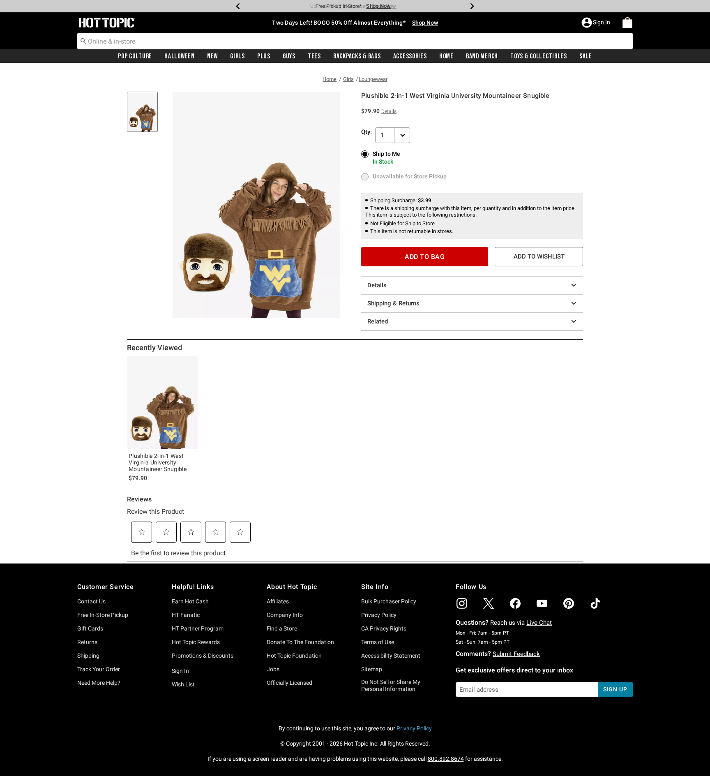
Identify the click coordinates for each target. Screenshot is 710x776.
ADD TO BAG (425, 257)
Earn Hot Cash (190, 601)
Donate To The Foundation (300, 642)
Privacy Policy (378, 615)
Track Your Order (98, 669)
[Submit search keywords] (83, 40)
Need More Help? (98, 682)
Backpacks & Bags (357, 56)
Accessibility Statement (390, 655)
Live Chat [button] (539, 622)
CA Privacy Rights (383, 628)
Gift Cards (90, 628)
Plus (263, 56)
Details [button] (388, 111)
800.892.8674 (446, 758)
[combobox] (355, 41)
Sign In (180, 670)
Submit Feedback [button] (516, 654)
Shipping (88, 655)
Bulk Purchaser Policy (388, 601)
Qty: (366, 132)
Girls (237, 56)
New (212, 56)
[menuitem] (627, 22)
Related (377, 321)
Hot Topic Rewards (196, 642)
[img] (462, 603)
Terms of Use (377, 642)
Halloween (179, 56)
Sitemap (371, 669)
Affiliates (278, 601)
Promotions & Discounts (202, 655)
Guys (289, 56)
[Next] (472, 6)
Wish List (183, 684)
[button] (597, 22)
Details (377, 285)
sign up (615, 689)
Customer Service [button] (105, 587)
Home (446, 56)
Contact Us (91, 601)
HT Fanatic (186, 615)
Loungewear (373, 79)
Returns (87, 642)
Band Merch (482, 56)
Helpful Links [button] (193, 587)
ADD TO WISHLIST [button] (539, 256)
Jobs (273, 669)
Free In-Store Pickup (102, 615)
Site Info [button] (374, 587)
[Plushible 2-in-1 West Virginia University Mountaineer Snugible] (162, 402)
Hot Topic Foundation (294, 655)
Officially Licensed (289, 682)
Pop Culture (135, 56)
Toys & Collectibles (538, 56)
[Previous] (238, 6)
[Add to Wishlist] (189, 364)
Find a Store (282, 628)
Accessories (410, 56)
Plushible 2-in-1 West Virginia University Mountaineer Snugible (158, 462)
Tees (314, 56)
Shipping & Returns (393, 303)
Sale (585, 56)
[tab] (145, 116)
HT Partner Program (198, 628)
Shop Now (378, 6)
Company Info (285, 615)
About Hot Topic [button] (292, 587)
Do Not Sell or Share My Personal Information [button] (390, 685)
